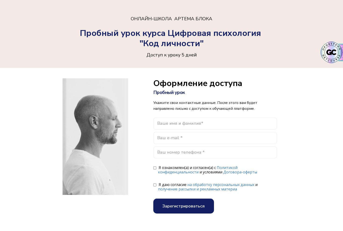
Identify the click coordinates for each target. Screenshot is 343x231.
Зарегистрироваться (183, 206)
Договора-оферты (240, 172)
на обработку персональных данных (220, 184)
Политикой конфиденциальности (198, 170)
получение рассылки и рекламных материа (197, 189)
